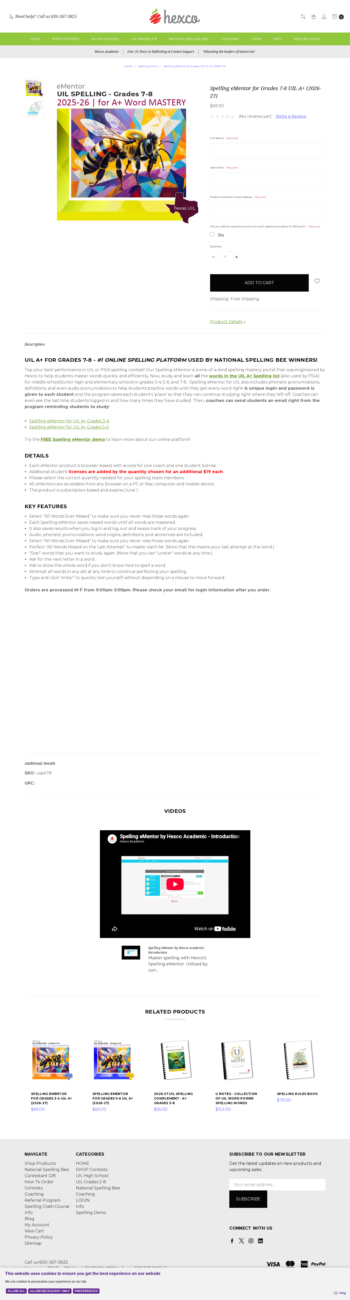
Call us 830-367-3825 (46, 1262)
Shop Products (40, 1163)
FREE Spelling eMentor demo (73, 439)
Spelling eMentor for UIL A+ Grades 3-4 (69, 421)
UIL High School (105, 39)
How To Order (39, 1181)
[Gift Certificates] (313, 16)
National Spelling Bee (189, 39)
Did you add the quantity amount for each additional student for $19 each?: (265, 226)
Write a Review (291, 116)
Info (277, 39)
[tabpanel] (52, 1075)
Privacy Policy (39, 1237)
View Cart (34, 1231)
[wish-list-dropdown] (317, 281)
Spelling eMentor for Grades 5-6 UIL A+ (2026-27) (112, 1098)
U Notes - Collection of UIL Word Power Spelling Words (236, 1098)
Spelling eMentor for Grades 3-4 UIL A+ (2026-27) (51, 1098)
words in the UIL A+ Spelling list (244, 376)
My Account (37, 1224)
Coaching (230, 39)
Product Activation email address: (238, 197)
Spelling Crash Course (47, 1206)
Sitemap (33, 1243)
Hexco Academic (107, 51)
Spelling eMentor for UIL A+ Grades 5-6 (69, 427)
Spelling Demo (307, 39)
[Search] (302, 16)
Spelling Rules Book (297, 1094)
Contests (34, 1188)
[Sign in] (323, 16)
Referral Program (42, 1200)
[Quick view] (70, 1042)
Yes (221, 235)
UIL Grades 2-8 (144, 39)
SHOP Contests (65, 39)
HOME (35, 39)
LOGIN (256, 39)
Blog (29, 1218)
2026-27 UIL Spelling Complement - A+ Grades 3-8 (173, 1098)
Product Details (226, 321)
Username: (224, 167)
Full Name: (224, 138)
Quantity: (216, 246)
